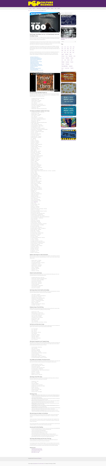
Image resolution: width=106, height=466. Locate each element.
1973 (73, 50)
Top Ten (72, 68)
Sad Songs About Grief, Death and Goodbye (36, 61)
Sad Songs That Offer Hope (34, 66)
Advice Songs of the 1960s (35, 452)
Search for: (62, 13)
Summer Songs (67, 68)
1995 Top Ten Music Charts (67, 105)
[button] (45, 8)
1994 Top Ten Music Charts (67, 82)
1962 (73, 48)
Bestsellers (66, 54)
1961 (70, 48)
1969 (65, 50)
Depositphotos (35, 463)
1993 (70, 52)
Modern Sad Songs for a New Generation (35, 59)
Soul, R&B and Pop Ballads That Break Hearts (36, 65)
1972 (70, 50)
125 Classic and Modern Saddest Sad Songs (36, 58)
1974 (62, 52)
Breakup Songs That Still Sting (34, 62)
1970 (67, 50)
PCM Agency (39, 458)
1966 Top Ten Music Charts (67, 116)
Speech (63, 68)
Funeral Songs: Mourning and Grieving (37, 448)
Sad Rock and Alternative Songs (34, 63)
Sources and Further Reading (34, 69)
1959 (65, 48)
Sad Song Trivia (32, 67)
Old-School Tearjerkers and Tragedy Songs (36, 64)
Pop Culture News (41, 463)
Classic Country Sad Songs (34, 60)
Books (70, 54)
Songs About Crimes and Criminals (68, 140)
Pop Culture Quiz (64, 66)
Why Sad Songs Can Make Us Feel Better (35, 68)
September (70, 66)
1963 (62, 50)
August (63, 54)
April (73, 52)
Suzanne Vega (36, 201)
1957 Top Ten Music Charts (67, 93)
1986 (67, 52)
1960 (68, 48)
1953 (62, 48)
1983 (65, 52)
